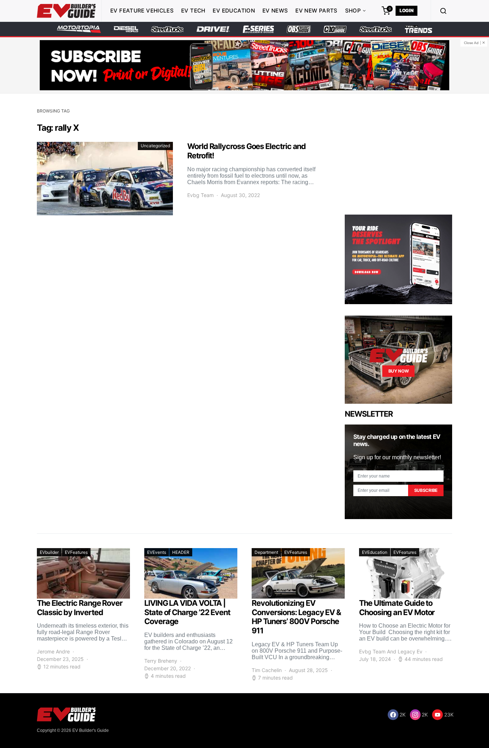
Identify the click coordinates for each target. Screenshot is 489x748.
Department (266, 552)
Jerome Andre (53, 651)
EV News (275, 10)
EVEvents (156, 552)
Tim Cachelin (267, 670)
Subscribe (425, 490)
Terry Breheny (160, 661)
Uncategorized (155, 145)
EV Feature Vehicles (142, 10)
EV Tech (193, 10)
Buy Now (398, 371)
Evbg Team (200, 195)
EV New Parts (316, 10)
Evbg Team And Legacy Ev (390, 651)
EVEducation (374, 552)
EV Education (234, 10)
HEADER (180, 552)
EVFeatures (76, 552)
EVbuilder (49, 552)
